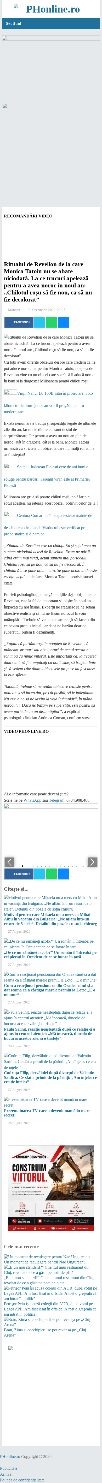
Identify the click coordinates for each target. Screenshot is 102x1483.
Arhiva (6, 1474)
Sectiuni (13, 23)
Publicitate (8, 1468)
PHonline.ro (10, 1456)
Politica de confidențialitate (22, 1480)
